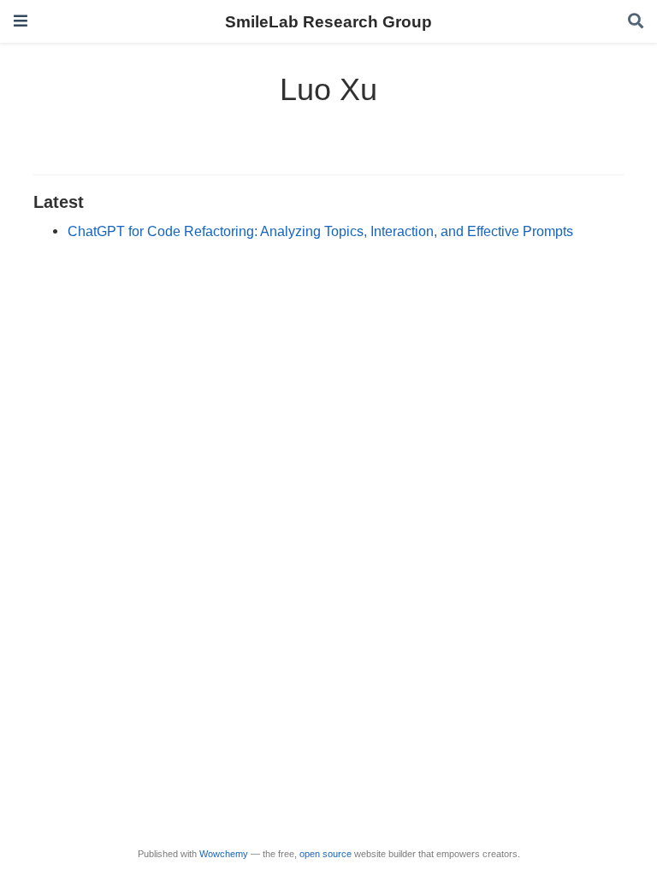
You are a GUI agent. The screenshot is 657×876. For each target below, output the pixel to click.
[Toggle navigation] (20, 21)
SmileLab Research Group (328, 21)
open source (325, 854)
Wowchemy (223, 854)
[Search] (635, 22)
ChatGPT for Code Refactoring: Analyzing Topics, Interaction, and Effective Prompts (320, 231)
